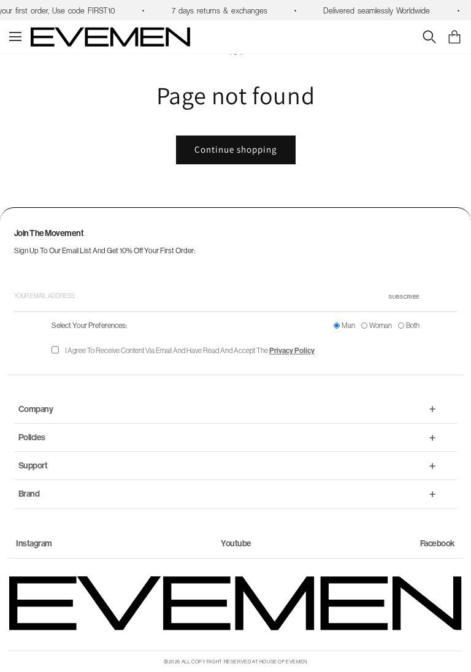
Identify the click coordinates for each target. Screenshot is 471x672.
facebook (437, 543)
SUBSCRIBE (404, 297)
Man (348, 325)
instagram (34, 543)
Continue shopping (235, 149)
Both (412, 325)
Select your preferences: (89, 325)
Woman (380, 325)
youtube (236, 543)
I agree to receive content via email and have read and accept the (190, 350)
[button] (454, 36)
